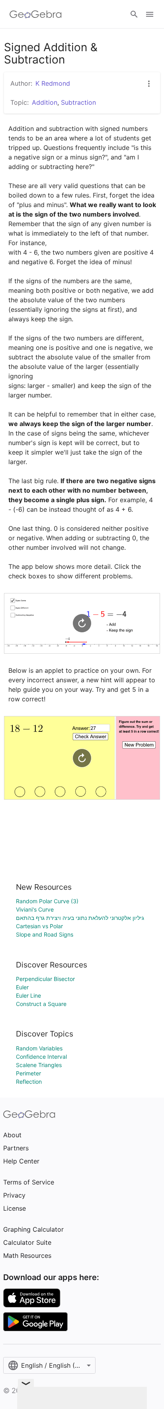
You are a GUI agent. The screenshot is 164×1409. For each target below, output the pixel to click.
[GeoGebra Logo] (36, 14)
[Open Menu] (149, 14)
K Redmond (52, 83)
